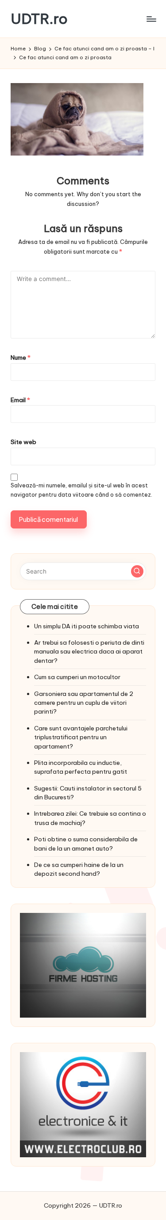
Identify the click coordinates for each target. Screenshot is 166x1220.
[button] (137, 571)
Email (20, 400)
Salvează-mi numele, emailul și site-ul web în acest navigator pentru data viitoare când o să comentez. (81, 490)
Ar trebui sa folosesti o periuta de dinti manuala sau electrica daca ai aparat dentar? (89, 652)
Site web (23, 442)
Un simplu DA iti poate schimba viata (86, 626)
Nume (21, 357)
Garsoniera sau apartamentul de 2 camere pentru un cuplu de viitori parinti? (83, 703)
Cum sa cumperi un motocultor (77, 677)
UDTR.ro (39, 19)
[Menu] (151, 18)
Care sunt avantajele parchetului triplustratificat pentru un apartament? (80, 737)
